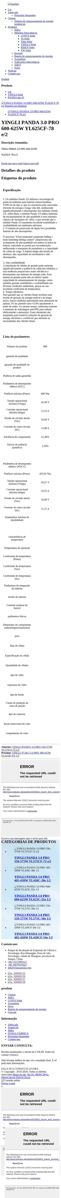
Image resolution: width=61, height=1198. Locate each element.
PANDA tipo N (16, 97)
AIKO (17, 65)
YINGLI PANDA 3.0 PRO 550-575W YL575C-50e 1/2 (32, 916)
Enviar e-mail (8, 1083)
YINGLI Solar (28, 44)
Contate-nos (14, 73)
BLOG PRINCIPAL (38, 1074)
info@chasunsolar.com (19, 967)
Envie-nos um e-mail (12, 163)
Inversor (18, 53)
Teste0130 (13, 1027)
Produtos (12, 27)
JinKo (17, 30)
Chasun (12, 18)
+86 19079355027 (17, 964)
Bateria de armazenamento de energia (33, 56)
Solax (17, 67)
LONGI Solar (28, 35)
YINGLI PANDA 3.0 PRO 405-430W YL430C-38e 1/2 (32, 878)
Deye (10, 1006)
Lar (9, 9)
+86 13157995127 (17, 962)
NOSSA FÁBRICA (18, 1033)
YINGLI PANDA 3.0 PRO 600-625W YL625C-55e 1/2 (32, 897)
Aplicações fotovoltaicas (26, 62)
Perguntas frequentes (25, 15)
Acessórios (20, 59)
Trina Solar (26, 41)
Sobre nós (13, 12)
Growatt (12, 1012)
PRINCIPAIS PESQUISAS (15, 1077)
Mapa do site (19, 1074)
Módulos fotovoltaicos (25, 32)
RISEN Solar (27, 47)
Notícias (12, 70)
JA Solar (25, 38)
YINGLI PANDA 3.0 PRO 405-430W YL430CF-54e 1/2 (33, 935)
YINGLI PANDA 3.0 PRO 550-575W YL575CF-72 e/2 (32, 859)
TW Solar (26, 50)
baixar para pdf (31, 163)
